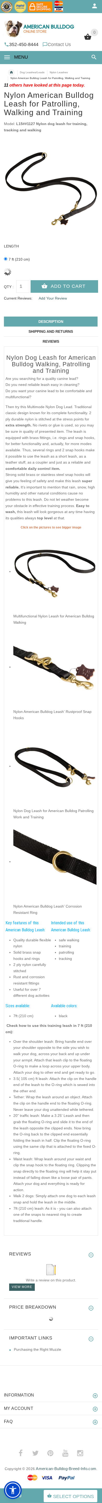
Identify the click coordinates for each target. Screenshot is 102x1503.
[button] (93, 57)
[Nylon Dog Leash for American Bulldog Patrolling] (55, 766)
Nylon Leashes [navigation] (59, 72)
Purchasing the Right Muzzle (37, 1349)
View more (22, 1287)
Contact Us (59, 44)
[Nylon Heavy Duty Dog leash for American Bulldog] (55, 571)
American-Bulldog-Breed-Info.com (66, 1468)
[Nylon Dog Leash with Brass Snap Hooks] (55, 667)
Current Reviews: (18, 298)
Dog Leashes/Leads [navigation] (32, 72)
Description (50, 321)
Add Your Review (53, 298)
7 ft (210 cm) (19, 259)
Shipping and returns (51, 331)
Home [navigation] (11, 72)
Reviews (51, 341)
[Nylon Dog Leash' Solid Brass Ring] (55, 861)
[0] (88, 39)
